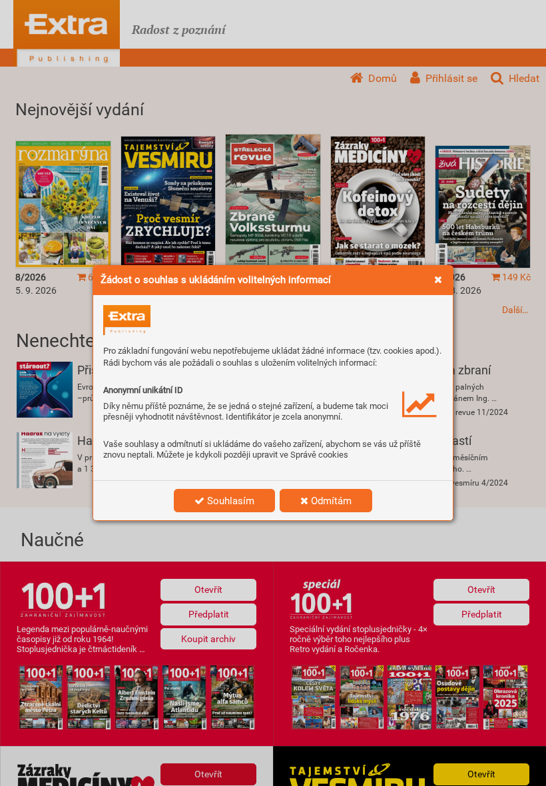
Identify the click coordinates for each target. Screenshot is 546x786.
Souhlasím (229, 501)
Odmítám (330, 501)
